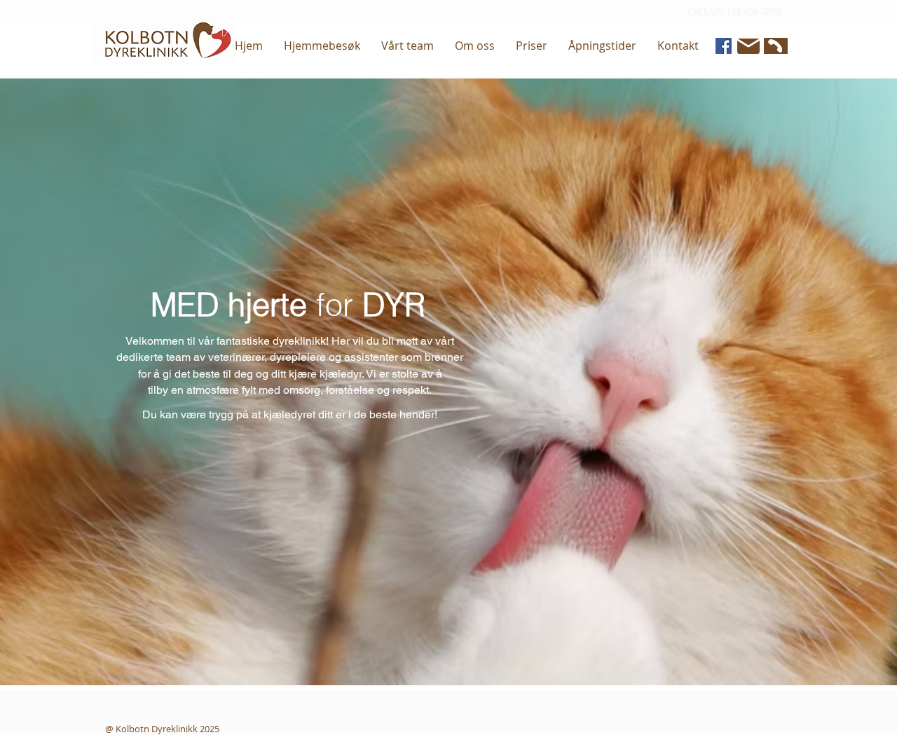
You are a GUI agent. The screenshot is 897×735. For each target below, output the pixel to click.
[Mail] (748, 46)
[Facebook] (723, 46)
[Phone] (774, 46)
